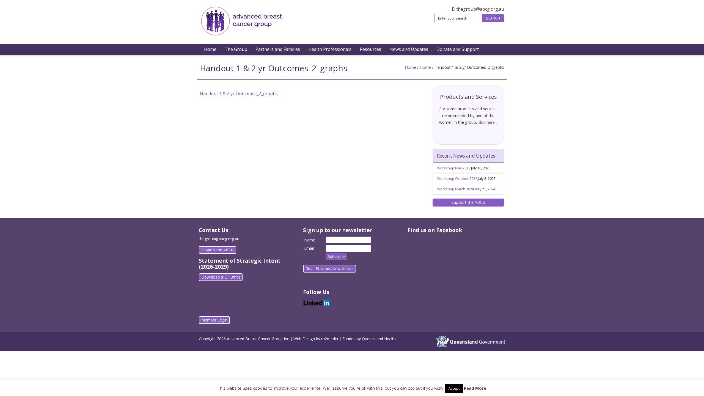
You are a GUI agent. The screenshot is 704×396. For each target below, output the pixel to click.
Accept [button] (454, 388)
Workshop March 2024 (455, 188)
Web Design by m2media (315, 338)
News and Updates (408, 49)
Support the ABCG (468, 202)
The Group (236, 49)
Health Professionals (329, 49)
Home (210, 49)
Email (309, 248)
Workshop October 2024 (457, 178)
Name (309, 240)
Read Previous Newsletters (330, 268)
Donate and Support (457, 49)
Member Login (214, 320)
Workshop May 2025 (453, 168)
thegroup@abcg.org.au (480, 9)
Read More (475, 388)
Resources (370, 49)
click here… (488, 122)
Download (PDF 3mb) (220, 277)
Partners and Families (277, 49)
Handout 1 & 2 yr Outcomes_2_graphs (239, 93)
